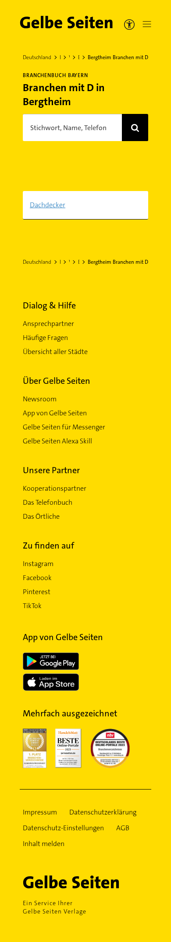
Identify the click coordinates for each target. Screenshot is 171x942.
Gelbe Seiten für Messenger (64, 427)
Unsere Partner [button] (51, 470)
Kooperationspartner (54, 488)
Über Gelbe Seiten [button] (56, 380)
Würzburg (69, 57)
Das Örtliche (41, 516)
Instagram (38, 563)
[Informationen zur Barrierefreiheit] (129, 24)
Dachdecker (47, 204)
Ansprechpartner (48, 323)
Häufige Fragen (45, 337)
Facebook (37, 577)
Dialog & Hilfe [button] (49, 305)
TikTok (32, 605)
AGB (122, 827)
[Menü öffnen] (145, 24)
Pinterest (36, 591)
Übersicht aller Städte (55, 351)
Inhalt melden (43, 843)
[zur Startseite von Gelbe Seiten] (85, 882)
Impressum (40, 812)
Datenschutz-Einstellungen (63, 827)
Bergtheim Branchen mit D (118, 57)
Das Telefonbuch (47, 502)
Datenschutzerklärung (102, 812)
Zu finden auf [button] (48, 545)
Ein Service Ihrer (54, 907)
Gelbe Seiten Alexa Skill (57, 441)
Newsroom (40, 399)
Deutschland (37, 57)
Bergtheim (78, 57)
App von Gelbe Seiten (55, 413)
